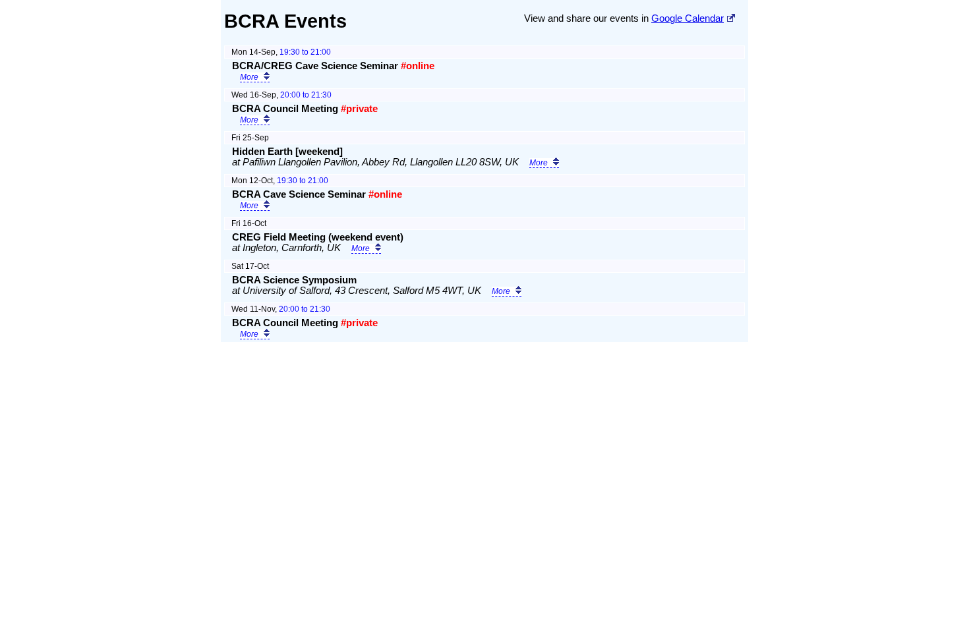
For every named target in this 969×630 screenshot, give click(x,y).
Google (687, 18)
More (249, 77)
